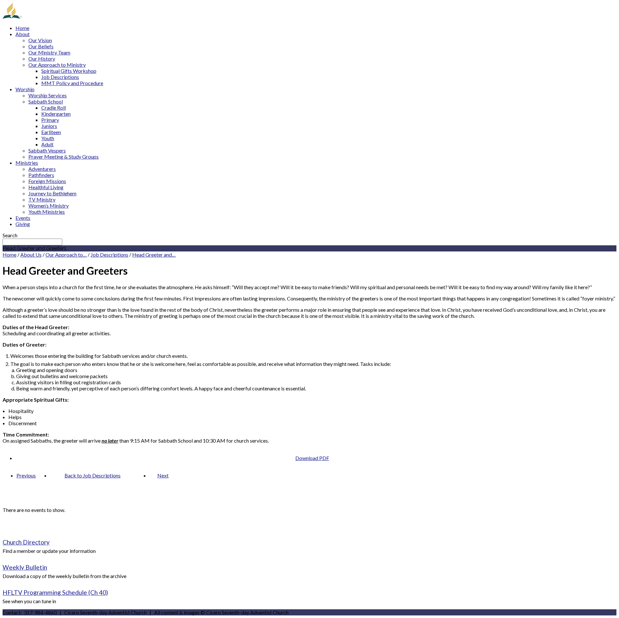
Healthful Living (46, 187)
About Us (31, 254)
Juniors (49, 126)
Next (163, 475)
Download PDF (312, 458)
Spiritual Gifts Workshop (68, 71)
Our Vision (40, 40)
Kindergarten (56, 114)
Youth (47, 138)
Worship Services (47, 95)
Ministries (26, 163)
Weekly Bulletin (25, 567)
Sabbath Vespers (47, 150)
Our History (41, 58)
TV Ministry (41, 199)
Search (10, 235)
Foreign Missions (47, 181)
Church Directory (26, 542)
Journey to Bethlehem (52, 193)
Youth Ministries (46, 212)
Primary (50, 120)
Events (22, 218)
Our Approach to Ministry (57, 65)
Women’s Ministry (48, 205)
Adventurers (42, 169)
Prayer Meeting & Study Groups (63, 156)
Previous (26, 475)
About (22, 34)
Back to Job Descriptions (92, 475)
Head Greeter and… (154, 254)
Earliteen (51, 132)
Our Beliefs (41, 46)
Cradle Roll (53, 107)
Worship (24, 89)
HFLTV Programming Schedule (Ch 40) (55, 592)
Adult (47, 144)
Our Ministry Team (49, 52)
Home (22, 28)
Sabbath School (45, 101)
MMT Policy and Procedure (72, 83)
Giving (22, 224)
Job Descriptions (60, 77)
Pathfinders (41, 175)
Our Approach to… (66, 254)
